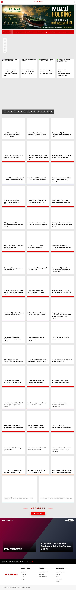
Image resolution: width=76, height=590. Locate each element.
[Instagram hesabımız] (32, 587)
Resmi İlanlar (6, 27)
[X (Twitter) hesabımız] (21, 587)
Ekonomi (4, 15)
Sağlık (4, 24)
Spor (3, 21)
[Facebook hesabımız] (11, 587)
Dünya (4, 18)
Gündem (4, 12)
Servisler (4, 30)
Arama (62, 7)
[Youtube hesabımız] (42, 587)
